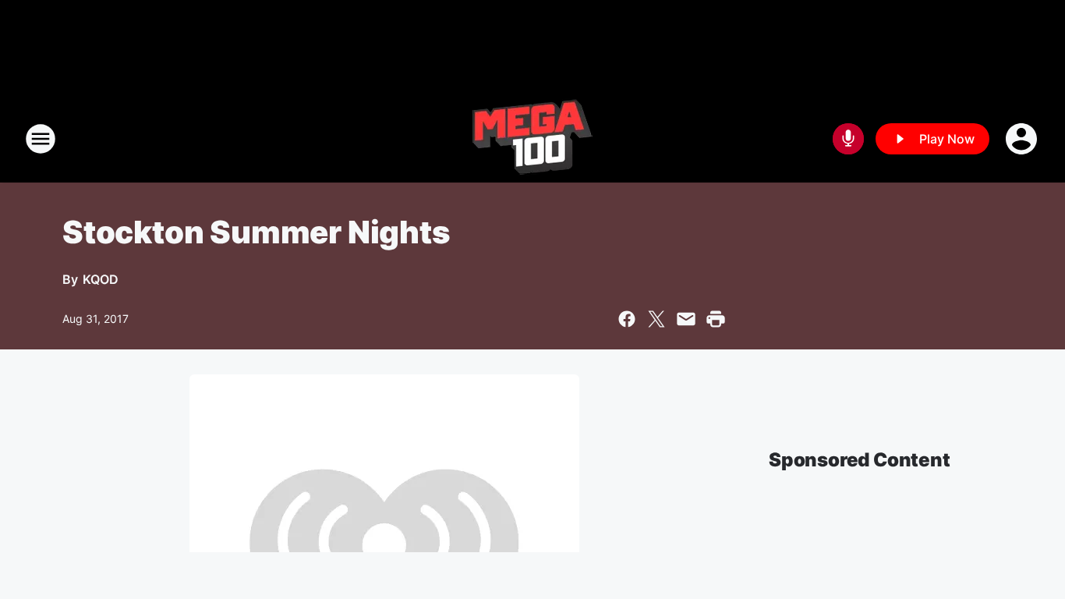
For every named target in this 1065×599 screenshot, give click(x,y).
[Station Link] (532, 138)
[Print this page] (716, 319)
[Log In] (1023, 138)
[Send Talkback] (848, 138)
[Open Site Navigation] (40, 138)
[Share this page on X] (656, 319)
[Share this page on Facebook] (627, 319)
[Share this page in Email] (686, 319)
